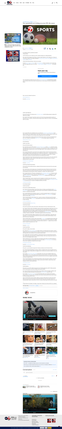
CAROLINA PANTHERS (27, 182)
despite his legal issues (48, 211)
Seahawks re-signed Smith (32, 230)
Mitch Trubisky (32, 244)
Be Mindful (27, 2)
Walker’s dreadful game (48, 194)
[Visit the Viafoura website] (55, 391)
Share (33, 2)
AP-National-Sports (31, 285)
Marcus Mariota (28, 264)
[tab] (25, 376)
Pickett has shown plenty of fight (32, 253)
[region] (40, 380)
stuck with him (32, 195)
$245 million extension (39, 114)
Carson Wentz (28, 162)
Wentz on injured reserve (27, 175)
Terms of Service (20, 415)
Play (30, 2)
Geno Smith (27, 225)
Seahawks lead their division (43, 79)
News (14, 2)
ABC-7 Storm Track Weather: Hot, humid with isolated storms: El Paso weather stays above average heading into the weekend (13, 45)
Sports (24, 2)
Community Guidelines (21, 416)
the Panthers (33, 198)
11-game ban (44, 218)
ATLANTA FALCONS (26, 262)
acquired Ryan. (30, 59)
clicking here (54, 364)
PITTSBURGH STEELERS (27, 242)
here (40, 366)
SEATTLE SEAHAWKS (26, 223)
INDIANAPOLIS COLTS (27, 139)
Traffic (21, 2)
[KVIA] (9, 2)
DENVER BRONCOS (26, 97)
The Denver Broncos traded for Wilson (44, 58)
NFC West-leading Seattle (48, 239)
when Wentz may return (41, 175)
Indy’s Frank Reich (48, 64)
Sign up (56, 369)
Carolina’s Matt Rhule (41, 64)
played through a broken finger (46, 173)
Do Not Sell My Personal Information (23, 420)
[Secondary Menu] (6, 2)
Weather (17, 2)
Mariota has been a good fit (31, 273)
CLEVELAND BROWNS (27, 201)
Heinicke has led (46, 174)
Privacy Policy (26, 415)
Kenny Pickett (28, 244)
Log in (53, 369)
